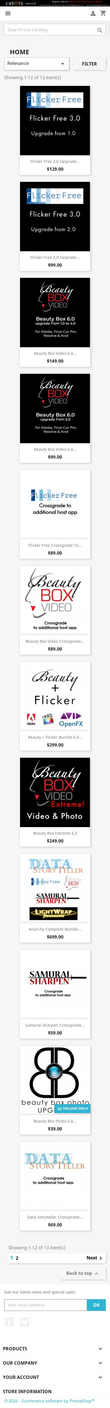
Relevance (36, 63)
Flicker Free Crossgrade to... (55, 545)
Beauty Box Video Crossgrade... (55, 641)
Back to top (83, 1273)
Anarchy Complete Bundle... (55, 929)
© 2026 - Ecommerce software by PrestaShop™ (49, 1401)
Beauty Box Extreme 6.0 (55, 833)
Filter (89, 64)
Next (95, 1258)
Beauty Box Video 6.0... (55, 353)
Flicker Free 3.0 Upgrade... (55, 161)
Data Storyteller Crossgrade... (55, 1217)
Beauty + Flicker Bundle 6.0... (55, 737)
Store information (27, 1391)
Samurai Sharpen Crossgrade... (55, 1025)
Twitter (24, 1322)
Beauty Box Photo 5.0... (55, 1121)
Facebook (9, 1322)
